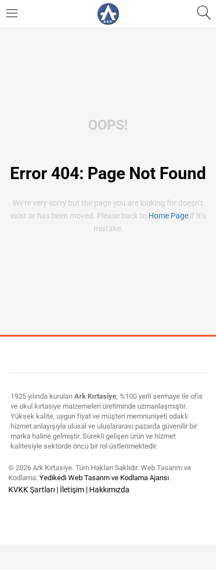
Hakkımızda (109, 489)
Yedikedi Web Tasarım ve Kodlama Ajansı (104, 478)
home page (168, 215)
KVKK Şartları (31, 489)
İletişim (72, 489)
